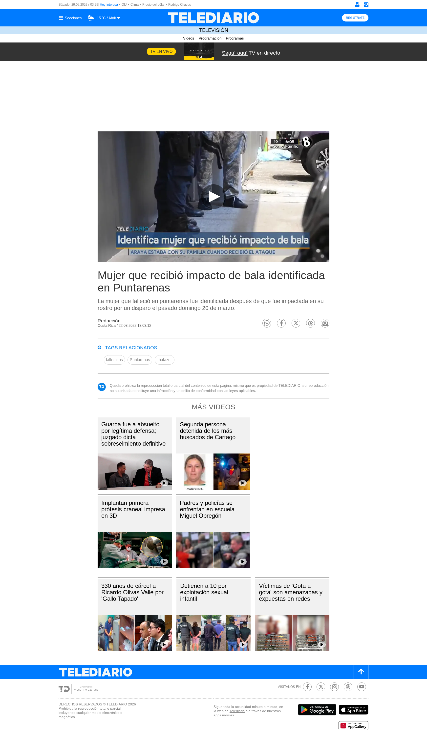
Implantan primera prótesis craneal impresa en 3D (133, 509)
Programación (210, 38)
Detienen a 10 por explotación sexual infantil (204, 592)
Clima (134, 4)
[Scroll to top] (361, 672)
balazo (165, 360)
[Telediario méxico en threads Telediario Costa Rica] (348, 686)
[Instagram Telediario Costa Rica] (334, 686)
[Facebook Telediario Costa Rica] (307, 686)
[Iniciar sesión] (357, 4)
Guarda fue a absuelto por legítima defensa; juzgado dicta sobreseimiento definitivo (133, 434)
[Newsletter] (365, 5)
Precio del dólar (153, 4)
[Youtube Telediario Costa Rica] (361, 686)
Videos (188, 38)
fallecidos (114, 360)
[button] (267, 323)
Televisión (213, 30)
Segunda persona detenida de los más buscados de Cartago (207, 430)
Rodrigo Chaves (179, 4)
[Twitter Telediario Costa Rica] (321, 686)
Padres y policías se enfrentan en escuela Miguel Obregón (207, 509)
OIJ (124, 4)
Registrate (355, 18)
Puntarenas (140, 360)
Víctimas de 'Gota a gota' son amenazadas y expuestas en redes (290, 592)
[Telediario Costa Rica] (213, 17)
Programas (235, 38)
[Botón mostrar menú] (71, 17)
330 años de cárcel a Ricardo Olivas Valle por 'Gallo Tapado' (132, 592)
